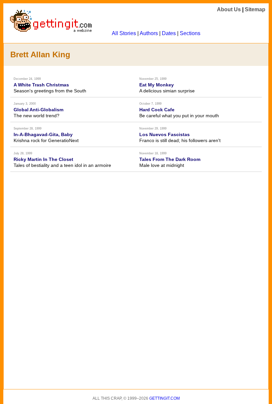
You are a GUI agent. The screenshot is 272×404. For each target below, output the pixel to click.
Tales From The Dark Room (169, 159)
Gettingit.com (164, 398)
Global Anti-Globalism (38, 109)
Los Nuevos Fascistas (164, 134)
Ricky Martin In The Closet (43, 159)
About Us (229, 9)
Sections (190, 33)
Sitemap (255, 9)
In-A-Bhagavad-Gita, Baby (43, 134)
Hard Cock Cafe (156, 109)
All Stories (124, 33)
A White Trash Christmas (41, 84)
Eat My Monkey (156, 84)
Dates (169, 33)
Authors (149, 33)
